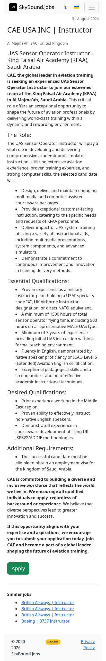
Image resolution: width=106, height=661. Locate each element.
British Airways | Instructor (47, 602)
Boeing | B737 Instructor (45, 621)
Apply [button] (18, 568)
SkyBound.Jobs (36, 7)
